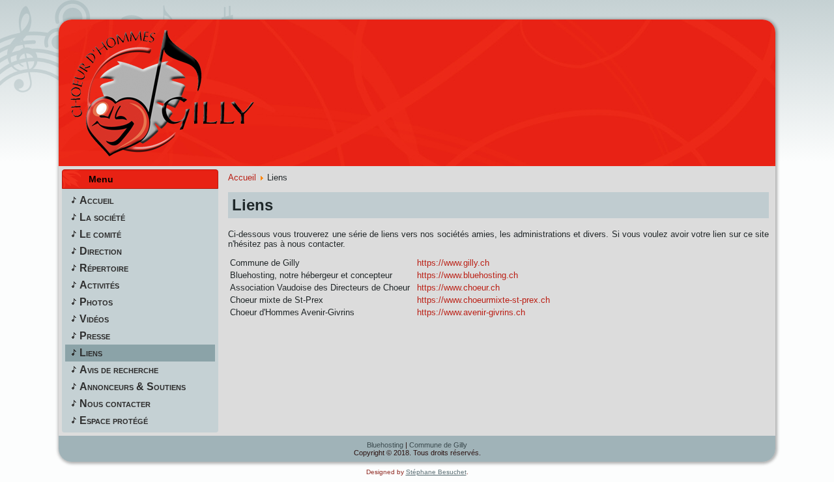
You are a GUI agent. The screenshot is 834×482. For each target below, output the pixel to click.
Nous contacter (115, 403)
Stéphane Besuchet (436, 471)
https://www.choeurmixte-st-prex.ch (483, 300)
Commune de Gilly (438, 445)
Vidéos (94, 318)
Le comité (100, 234)
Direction (100, 251)
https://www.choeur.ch (458, 287)
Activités (99, 285)
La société (102, 217)
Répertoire (103, 268)
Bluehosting (385, 445)
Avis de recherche (118, 369)
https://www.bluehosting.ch (467, 275)
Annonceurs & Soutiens (132, 386)
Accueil (96, 200)
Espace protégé (113, 420)
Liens (90, 352)
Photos (96, 301)
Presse (94, 335)
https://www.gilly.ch (453, 263)
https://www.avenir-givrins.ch (471, 312)
